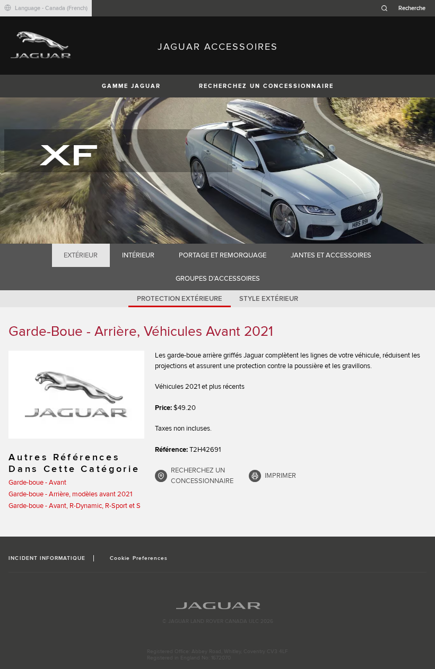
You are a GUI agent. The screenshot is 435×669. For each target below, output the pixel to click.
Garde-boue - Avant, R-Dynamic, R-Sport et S (74, 506)
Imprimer (280, 475)
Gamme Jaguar (131, 86)
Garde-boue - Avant (37, 482)
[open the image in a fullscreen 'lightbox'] (76, 395)
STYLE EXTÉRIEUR (268, 299)
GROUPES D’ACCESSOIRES (218, 278)
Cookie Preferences (139, 558)
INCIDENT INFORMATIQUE (46, 558)
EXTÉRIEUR (81, 255)
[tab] (81, 255)
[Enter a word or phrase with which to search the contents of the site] (406, 8)
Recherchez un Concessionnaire (266, 86)
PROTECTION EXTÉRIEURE (179, 299)
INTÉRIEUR (138, 255)
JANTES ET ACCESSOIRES (331, 255)
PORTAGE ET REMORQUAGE (222, 255)
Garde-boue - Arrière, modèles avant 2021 (70, 494)
